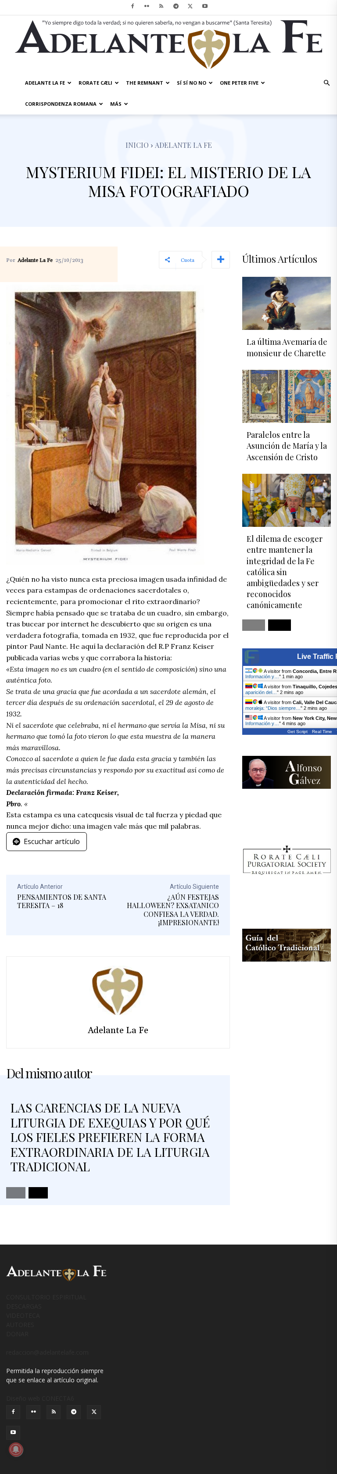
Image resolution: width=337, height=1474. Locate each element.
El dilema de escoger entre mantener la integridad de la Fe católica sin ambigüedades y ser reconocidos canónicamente (285, 571)
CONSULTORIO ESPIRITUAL (46, 1297)
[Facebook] (132, 6)
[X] (190, 6)
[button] (326, 83)
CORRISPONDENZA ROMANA (61, 103)
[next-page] (38, 1193)
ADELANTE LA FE (45, 82)
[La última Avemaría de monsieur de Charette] (286, 303)
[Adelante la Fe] (118, 990)
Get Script (297, 731)
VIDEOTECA (23, 1315)
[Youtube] (205, 6)
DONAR (17, 1334)
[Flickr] (147, 6)
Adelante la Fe (183, 145)
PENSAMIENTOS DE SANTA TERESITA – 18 (61, 901)
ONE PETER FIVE (239, 82)
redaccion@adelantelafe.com (47, 1352)
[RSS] (161, 6)
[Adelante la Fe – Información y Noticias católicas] (168, 44)
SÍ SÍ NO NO (191, 82)
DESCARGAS (24, 1306)
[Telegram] (176, 6)
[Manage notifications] (16, 1449)
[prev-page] (15, 1193)
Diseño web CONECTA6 (40, 1398)
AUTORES (20, 1324)
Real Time (322, 731)
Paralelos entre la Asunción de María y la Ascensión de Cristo (287, 445)
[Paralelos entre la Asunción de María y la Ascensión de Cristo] (286, 396)
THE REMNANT (144, 82)
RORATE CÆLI (95, 82)
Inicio (137, 145)
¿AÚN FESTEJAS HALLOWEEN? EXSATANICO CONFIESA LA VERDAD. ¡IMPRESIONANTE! (173, 909)
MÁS (116, 103)
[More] (221, 259)
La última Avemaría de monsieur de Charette (287, 347)
